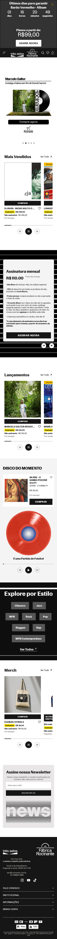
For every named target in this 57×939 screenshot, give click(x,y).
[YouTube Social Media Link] (28, 880)
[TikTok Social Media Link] (35, 880)
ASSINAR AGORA (28, 335)
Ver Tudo (44, 156)
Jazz (39, 605)
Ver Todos (27, 649)
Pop (45, 616)
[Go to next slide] (51, 345)
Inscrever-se (28, 793)
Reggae (20, 627)
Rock (29, 616)
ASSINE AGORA (28, 43)
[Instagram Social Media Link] (22, 880)
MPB (12, 616)
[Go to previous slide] (43, 345)
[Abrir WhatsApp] (49, 931)
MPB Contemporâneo (28, 638)
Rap (38, 627)
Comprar (23, 203)
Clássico (20, 605)
